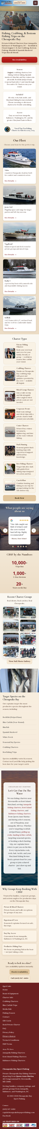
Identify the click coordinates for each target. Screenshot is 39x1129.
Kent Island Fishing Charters (14, 1056)
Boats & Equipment (11, 993)
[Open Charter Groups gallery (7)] (11, 652)
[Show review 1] (13, 546)
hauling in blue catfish (22, 835)
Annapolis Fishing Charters (14, 1053)
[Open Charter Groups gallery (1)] (11, 612)
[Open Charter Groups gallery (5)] (11, 639)
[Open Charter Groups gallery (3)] (11, 625)
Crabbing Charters (10, 1001)
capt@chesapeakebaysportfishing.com (19, 1112)
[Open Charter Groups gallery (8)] (28, 652)
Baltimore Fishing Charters (14, 1060)
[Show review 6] (26, 546)
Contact (6, 1017)
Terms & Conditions (11, 1040)
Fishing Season (9, 1013)
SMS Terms (7, 1044)
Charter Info (8, 997)
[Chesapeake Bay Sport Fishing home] (6, 2)
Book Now (19, 498)
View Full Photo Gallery (19, 661)
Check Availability (19, 972)
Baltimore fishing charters (19, 813)
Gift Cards (7, 1021)
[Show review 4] (21, 546)
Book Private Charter (11, 1024)
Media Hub (7, 1009)
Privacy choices (9, 1036)
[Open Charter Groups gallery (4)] (28, 625)
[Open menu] (35, 3)
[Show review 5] (23, 546)
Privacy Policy (8, 1032)
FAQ (4, 1028)
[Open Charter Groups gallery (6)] (28, 639)
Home (5, 990)
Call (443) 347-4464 (19, 978)
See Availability (19, 60)
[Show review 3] (18, 546)
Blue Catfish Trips (10, 1005)
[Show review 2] (15, 546)
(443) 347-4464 (19, 3)
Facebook (7, 1116)
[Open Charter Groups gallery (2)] (28, 612)
